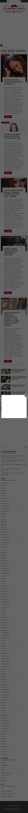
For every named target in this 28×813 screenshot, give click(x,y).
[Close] (25, 395)
